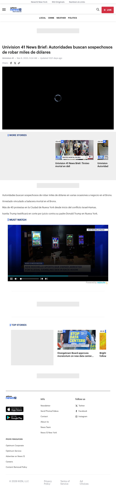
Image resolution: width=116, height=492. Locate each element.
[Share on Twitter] (15, 63)
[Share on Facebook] (11, 63)
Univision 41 (8, 58)
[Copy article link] (19, 63)
